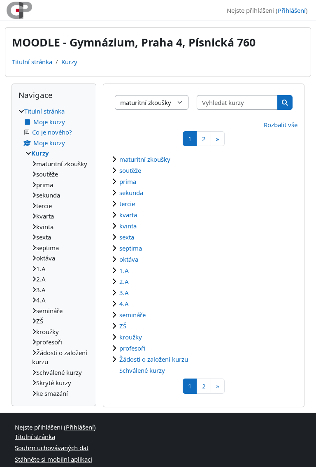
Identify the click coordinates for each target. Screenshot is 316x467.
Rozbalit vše (280, 125)
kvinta (128, 226)
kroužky (130, 337)
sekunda (131, 192)
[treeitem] (54, 252)
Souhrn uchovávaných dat (51, 448)
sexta (126, 237)
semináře (132, 315)
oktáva (128, 259)
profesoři (132, 348)
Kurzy (69, 62)
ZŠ (122, 326)
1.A (124, 270)
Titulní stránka (32, 62)
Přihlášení (292, 10)
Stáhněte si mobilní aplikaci (53, 459)
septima (130, 248)
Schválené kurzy (142, 370)
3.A (124, 292)
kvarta (128, 215)
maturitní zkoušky (144, 159)
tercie (127, 204)
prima (127, 181)
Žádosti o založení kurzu (153, 359)
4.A (124, 304)
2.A (124, 281)
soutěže (130, 170)
